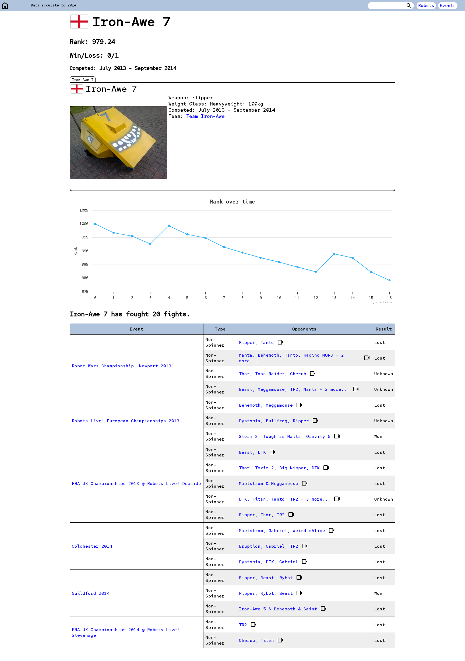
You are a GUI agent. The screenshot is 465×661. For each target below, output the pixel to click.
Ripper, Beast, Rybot (270, 577)
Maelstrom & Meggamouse (273, 483)
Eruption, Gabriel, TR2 (273, 546)
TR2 (248, 624)
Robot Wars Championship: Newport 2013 (121, 366)
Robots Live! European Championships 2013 (125, 421)
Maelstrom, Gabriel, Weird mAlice (287, 530)
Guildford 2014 (91, 593)
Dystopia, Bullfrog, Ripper (279, 420)
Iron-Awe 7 (82, 79)
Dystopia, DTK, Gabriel (273, 561)
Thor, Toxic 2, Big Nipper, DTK (284, 468)
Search (409, 5)
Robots (426, 5)
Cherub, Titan (261, 640)
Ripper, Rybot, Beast (270, 593)
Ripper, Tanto (261, 342)
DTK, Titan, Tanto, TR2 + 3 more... (289, 499)
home (5, 6)
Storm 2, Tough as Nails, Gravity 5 (289, 436)
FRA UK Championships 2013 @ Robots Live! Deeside (136, 483)
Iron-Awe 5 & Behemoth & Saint (283, 609)
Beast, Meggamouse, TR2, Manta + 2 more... (299, 389)
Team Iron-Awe (205, 116)
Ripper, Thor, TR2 (266, 514)
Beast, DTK (257, 452)
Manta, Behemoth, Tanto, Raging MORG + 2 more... (304, 358)
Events (448, 5)
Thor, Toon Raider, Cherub (277, 373)
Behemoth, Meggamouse (270, 405)
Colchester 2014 (92, 546)
